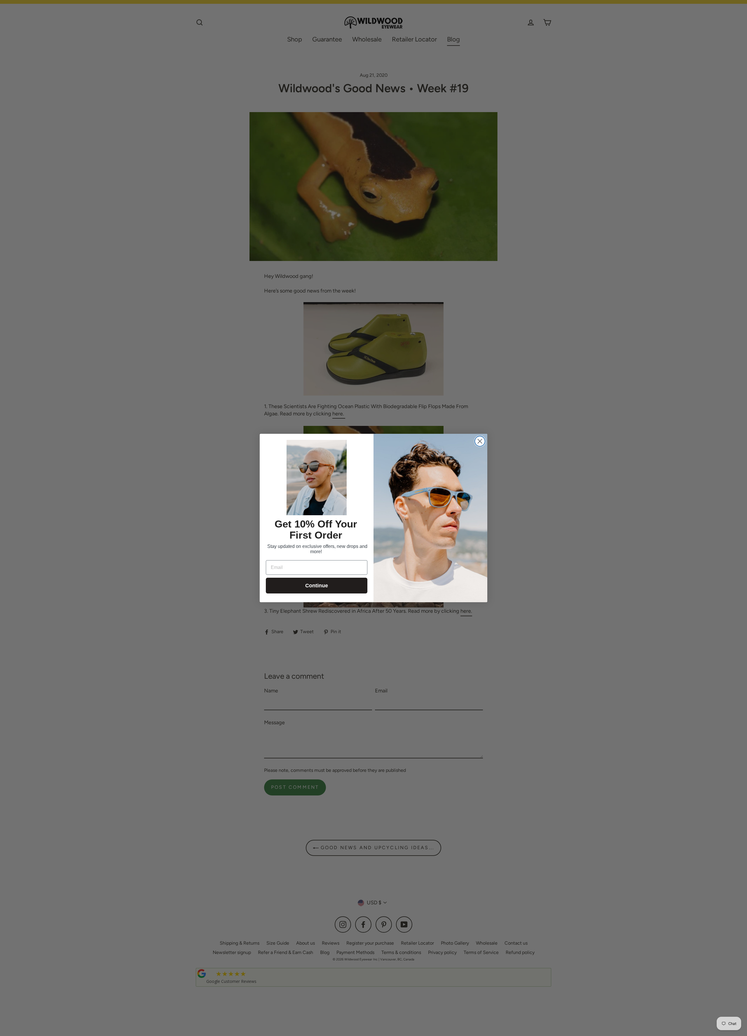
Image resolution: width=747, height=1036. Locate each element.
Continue (316, 585)
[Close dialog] (480, 441)
